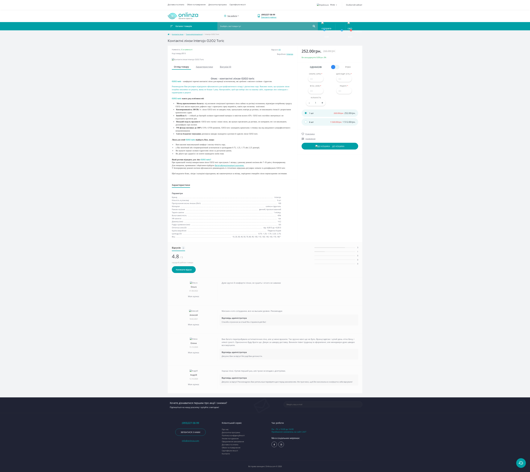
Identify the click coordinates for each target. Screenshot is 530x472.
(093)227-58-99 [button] (190, 423)
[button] (232, 16)
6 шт (311, 122)
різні (348, 67)
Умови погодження (230, 438)
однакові (316, 67)
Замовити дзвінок (268, 17)
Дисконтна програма (217, 4)
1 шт (311, 113)
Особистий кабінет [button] (354, 5)
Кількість (316, 98)
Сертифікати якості (238, 4)
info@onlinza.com (190, 440)
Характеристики (204, 66)
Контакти (226, 453)
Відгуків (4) (225, 66)
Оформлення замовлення (233, 441)
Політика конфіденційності (233, 435)
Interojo (290, 54)
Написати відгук (184, 269)
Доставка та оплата (176, 4)
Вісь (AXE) (315, 86)
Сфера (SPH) (315, 74)
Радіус (344, 86)
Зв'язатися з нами (190, 432)
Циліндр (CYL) (344, 74)
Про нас (225, 429)
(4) (280, 49)
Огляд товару (181, 66)
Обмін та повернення (196, 4)
